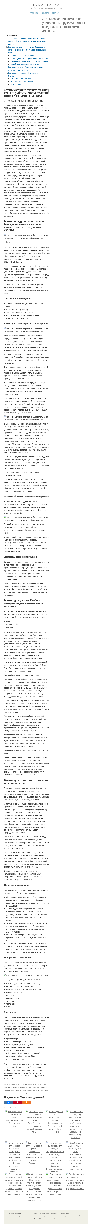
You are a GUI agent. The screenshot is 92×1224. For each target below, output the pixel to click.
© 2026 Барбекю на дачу (13, 1213)
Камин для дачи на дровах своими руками (29, 58)
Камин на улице (15, 1084)
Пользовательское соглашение (49, 1213)
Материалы (15, 84)
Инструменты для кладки (21, 81)
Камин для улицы (21, 1090)
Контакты (35, 1213)
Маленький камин (9, 1090)
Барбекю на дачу (46, 5)
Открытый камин (26, 1084)
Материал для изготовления (35, 1090)
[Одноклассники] (26, 1102)
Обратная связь (64, 1213)
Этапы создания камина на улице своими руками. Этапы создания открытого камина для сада (27, 41)
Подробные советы (13, 1087)
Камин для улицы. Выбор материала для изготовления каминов (26, 68)
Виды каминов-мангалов (21, 78)
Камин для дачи (41, 1087)
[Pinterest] (17, 1102)
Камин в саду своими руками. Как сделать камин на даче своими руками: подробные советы (27, 49)
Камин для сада (37, 1084)
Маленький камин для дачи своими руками (29, 61)
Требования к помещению (22, 55)
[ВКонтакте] (8, 1102)
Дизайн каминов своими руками (24, 64)
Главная (34, 12)
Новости (45, 12)
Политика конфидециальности (42, 1216)
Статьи (55, 12)
